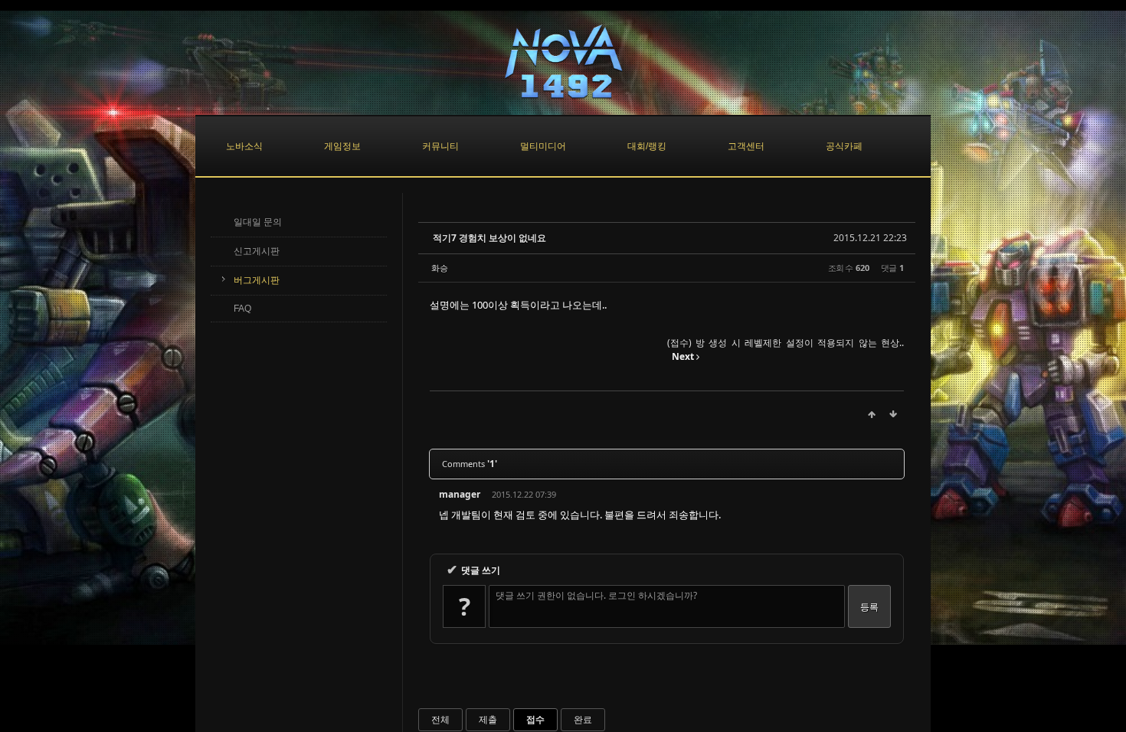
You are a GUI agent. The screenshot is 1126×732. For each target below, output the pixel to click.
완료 (583, 719)
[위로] (871, 414)
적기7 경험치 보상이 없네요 (489, 237)
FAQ (242, 308)
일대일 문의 (258, 222)
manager (459, 494)
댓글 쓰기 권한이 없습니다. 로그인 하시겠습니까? (596, 595)
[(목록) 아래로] (893, 414)
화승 (439, 267)
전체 (440, 719)
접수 (535, 719)
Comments (469, 463)
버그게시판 (257, 280)
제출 (488, 719)
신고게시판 (257, 251)
